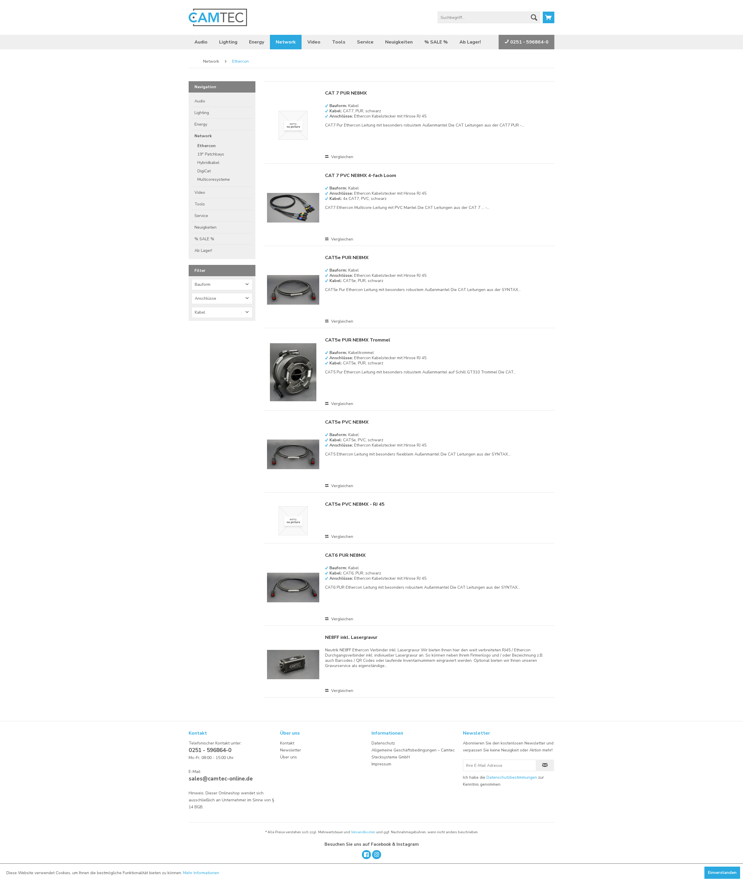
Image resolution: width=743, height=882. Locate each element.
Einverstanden (722, 872)
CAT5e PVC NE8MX (347, 422)
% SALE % (204, 239)
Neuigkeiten (205, 227)
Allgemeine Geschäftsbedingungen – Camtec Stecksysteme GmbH (413, 753)
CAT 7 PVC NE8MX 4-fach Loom (360, 176)
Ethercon (206, 146)
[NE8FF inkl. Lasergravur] (293, 664)
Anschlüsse (205, 298)
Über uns (288, 757)
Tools (199, 204)
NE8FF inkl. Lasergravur (351, 638)
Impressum (381, 764)
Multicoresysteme (213, 179)
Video (199, 192)
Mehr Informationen (201, 873)
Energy (200, 124)
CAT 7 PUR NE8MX (346, 93)
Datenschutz (383, 743)
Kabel (200, 312)
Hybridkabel (208, 162)
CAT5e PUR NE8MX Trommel (357, 340)
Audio (199, 101)
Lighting (201, 112)
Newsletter (290, 750)
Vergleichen (341, 157)
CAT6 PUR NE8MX (345, 555)
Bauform (202, 284)
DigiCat (204, 171)
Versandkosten (363, 832)
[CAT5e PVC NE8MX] (293, 454)
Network (203, 136)
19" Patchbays (210, 154)
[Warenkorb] (548, 17)
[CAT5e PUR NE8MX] (293, 290)
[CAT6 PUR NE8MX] (293, 587)
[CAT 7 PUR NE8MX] (293, 125)
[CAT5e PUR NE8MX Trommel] (293, 372)
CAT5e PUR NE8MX (347, 258)
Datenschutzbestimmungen (511, 777)
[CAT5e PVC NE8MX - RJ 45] (293, 520)
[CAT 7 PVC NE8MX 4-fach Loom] (293, 208)
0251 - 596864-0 (529, 42)
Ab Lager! (203, 250)
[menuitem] (489, 17)
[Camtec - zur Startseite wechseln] (218, 17)
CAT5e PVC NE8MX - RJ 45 (355, 504)
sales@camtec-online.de (221, 778)
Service (201, 215)
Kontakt (287, 743)
